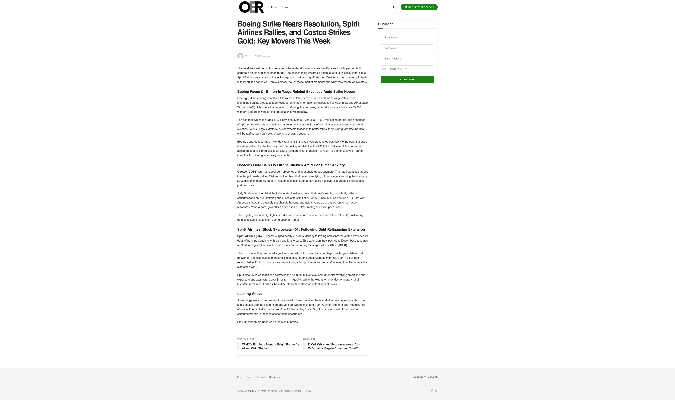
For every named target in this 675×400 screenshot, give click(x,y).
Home (274, 7)
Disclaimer (274, 377)
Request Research (421, 7)
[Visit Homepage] (251, 7)
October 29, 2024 (263, 55)
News (285, 7)
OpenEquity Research (255, 390)
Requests (261, 377)
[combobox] (385, 69)
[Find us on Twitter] (436, 391)
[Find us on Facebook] (432, 391)
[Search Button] (394, 7)
